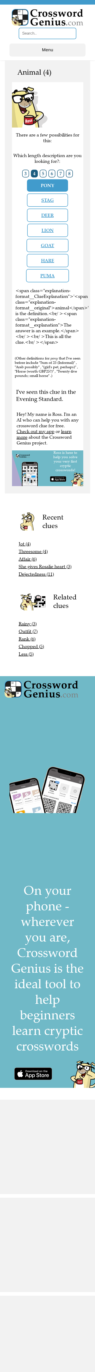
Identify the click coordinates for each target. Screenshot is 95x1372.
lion (48, 230)
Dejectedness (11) (36, 574)
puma (47, 275)
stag (47, 200)
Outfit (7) (28, 631)
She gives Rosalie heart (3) (45, 566)
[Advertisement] (47, 1147)
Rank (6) (27, 639)
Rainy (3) (28, 624)
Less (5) (26, 654)
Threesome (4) (33, 551)
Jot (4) (25, 544)
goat (47, 245)
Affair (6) (28, 559)
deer (47, 215)
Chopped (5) (31, 646)
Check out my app (35, 431)
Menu (47, 49)
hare (47, 260)
